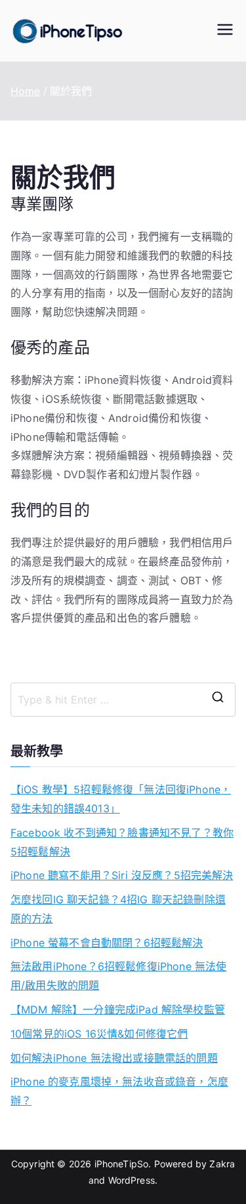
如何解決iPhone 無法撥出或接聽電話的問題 (114, 1057)
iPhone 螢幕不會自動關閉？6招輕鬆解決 (106, 942)
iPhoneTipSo (121, 1163)
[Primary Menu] (225, 30)
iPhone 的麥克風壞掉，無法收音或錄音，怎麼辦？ (119, 1091)
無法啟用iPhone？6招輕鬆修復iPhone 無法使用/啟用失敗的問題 (118, 976)
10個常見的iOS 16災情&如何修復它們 (99, 1033)
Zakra (222, 1163)
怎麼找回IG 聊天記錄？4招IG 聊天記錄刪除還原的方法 (118, 909)
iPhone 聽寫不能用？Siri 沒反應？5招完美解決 (121, 875)
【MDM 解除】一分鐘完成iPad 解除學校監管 (117, 1009)
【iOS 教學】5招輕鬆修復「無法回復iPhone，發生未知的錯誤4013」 (120, 799)
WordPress (131, 1180)
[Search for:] (123, 699)
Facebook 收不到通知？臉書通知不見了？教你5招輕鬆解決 (122, 842)
